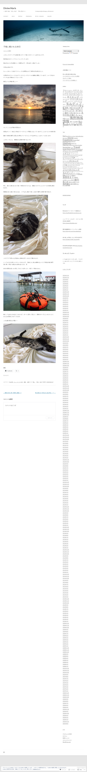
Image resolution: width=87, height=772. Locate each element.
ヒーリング (66, 99)
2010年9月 (65, 605)
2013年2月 (65, 545)
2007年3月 (65, 687)
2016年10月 (66, 461)
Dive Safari (65, 138)
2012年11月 (66, 551)
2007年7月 (65, 678)
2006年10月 (66, 697)
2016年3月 (65, 476)
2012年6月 (65, 562)
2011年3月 (65, 592)
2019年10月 (66, 390)
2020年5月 (65, 375)
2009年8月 (65, 631)
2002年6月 (65, 715)
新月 (72, 180)
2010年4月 (65, 615)
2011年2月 (65, 594)
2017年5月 (65, 449)
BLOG (13, 16)
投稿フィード (66, 738)
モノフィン (81, 171)
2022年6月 (65, 324)
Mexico (73, 145)
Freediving (67, 140)
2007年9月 (65, 674)
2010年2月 (65, 619)
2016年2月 (65, 478)
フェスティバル (66, 168)
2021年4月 (65, 353)
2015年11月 (66, 484)
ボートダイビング (67, 171)
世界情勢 (79, 174)
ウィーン (76, 153)
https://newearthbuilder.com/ (70, 223)
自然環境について (68, 125)
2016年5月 (65, 472)
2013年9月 (65, 533)
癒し (34, 382)
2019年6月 (65, 398)
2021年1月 (65, 359)
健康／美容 (69, 108)
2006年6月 (65, 705)
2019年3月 (65, 404)
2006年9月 (65, 699)
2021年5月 (65, 351)
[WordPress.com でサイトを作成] (4, 752)
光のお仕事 (76, 108)
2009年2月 (65, 644)
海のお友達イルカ (74, 182)
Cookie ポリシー (36, 769)
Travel (76, 147)
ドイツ (81, 162)
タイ (68, 160)
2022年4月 (65, 328)
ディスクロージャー (69, 162)
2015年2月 (65, 502)
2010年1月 (65, 621)
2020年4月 (65, 377)
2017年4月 (65, 451)
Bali (64, 136)
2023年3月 (65, 306)
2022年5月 (65, 326)
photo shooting (78, 145)
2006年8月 (65, 701)
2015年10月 (66, 486)
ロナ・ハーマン (66, 174)
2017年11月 (66, 437)
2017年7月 (65, 445)
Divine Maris (9, 8)
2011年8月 (65, 582)
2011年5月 (65, 588)
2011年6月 (65, 586)
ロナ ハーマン (76, 173)
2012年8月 (65, 558)
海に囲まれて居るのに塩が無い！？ (45, 393)
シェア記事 (72, 157)
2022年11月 (66, 314)
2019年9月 (65, 392)
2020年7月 (65, 371)
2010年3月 (65, 617)
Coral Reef (73, 136)
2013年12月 (66, 527)
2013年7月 (65, 537)
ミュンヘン (70, 101)
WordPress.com (67, 742)
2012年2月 (65, 570)
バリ (81, 97)
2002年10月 (66, 713)
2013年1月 (65, 547)
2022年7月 (65, 322)
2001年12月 (66, 721)
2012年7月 (65, 560)
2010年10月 (66, 603)
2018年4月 (65, 427)
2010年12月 (66, 599)
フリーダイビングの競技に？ (70, 80)
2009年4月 (65, 639)
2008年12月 (66, 648)
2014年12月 (66, 506)
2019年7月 (65, 396)
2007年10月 (66, 672)
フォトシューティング (76, 168)
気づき (78, 113)
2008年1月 (65, 666)
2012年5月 (65, 564)
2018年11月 (66, 412)
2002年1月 (65, 719)
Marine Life (67, 145)
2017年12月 (66, 435)
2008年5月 (65, 660)
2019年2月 (65, 406)
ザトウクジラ (66, 157)
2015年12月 (66, 482)
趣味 (25, 382)
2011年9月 (65, 580)
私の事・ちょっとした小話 (16, 382)
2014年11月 (66, 508)
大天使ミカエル (67, 180)
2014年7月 (65, 517)
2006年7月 (65, 703)
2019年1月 (65, 408)
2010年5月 (65, 613)
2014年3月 (65, 523)
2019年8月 (65, 394)
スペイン (65, 161)
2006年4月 (65, 707)
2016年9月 (65, 463)
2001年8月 (65, 723)
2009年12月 (66, 623)
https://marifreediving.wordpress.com (72, 213)
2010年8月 (65, 607)
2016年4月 (65, 474)
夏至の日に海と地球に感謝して (12, 393)
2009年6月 (65, 635)
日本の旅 (72, 113)
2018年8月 (65, 418)
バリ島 (65, 165)
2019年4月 (65, 402)
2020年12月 (66, 361)
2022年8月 (65, 320)
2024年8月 (65, 283)
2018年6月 (65, 423)
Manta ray (73, 143)
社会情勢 (75, 121)
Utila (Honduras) (79, 149)
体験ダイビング (67, 175)
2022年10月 (66, 316)
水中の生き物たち (73, 113)
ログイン (65, 736)
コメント (50, 417)
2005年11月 (66, 709)
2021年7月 (65, 347)
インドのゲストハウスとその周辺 (71, 76)
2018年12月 (66, 410)
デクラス (77, 162)
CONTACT (5, 16)
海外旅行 (66, 184)
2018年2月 (65, 431)
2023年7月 (65, 300)
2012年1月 (65, 572)
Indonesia (73, 141)
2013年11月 (66, 529)
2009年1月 (65, 646)
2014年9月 (65, 513)
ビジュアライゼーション (70, 166)
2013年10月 (66, 531)
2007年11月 (66, 670)
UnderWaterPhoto (69, 149)
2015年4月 (65, 498)
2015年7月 (65, 492)
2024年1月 (65, 290)
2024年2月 (65, 287)
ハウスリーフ (66, 163)
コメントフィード (67, 740)
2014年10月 (66, 511)
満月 (71, 121)
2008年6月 (65, 658)
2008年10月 (66, 652)
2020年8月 (65, 369)
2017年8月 (65, 443)
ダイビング (73, 96)
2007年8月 (65, 676)
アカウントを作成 (67, 734)
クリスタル (65, 156)
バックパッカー (75, 164)
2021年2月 (65, 357)
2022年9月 (65, 318)
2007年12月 (66, 668)
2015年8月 (65, 490)
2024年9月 (65, 281)
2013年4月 (65, 541)
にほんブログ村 (66, 269)
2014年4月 (65, 521)
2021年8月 (65, 345)
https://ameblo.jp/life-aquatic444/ (71, 239)
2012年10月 (66, 553)
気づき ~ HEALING (39, 16)
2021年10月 (66, 341)
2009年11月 (66, 625)
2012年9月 (65, 556)
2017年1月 (65, 457)
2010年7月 (65, 609)
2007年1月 (65, 691)
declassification (79, 136)
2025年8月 (65, 279)
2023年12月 (66, 292)
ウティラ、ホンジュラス (68, 155)
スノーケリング (68, 159)
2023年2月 (65, 308)
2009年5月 (65, 637)
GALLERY (49, 16)
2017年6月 (65, 447)
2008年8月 (65, 656)
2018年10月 (66, 414)
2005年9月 (65, 711)
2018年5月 (65, 425)
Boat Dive (68, 136)
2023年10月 (66, 296)
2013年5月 (65, 539)
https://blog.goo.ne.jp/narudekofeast (72, 231)
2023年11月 (66, 294)
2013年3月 (65, 543)
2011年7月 (65, 584)
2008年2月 (65, 664)
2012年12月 (66, 549)
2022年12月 (66, 312)
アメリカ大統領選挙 (77, 150)
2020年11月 (66, 363)
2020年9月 (65, 367)
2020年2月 (65, 382)
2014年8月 (65, 515)
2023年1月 (65, 310)
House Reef (76, 140)
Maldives (67, 143)
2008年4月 (65, 662)
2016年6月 (65, 470)
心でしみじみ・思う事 (73, 111)
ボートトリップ (75, 171)
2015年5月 (65, 496)
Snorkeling (66, 147)
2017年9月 (65, 441)
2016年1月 (65, 480)
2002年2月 (65, 717)
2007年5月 (65, 682)
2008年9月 (65, 654)
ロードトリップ (73, 174)
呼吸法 (76, 177)
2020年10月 (66, 365)
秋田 (68, 185)
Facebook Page (67, 195)
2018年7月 (65, 420)
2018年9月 (65, 416)
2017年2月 (65, 455)
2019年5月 (65, 400)
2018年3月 (65, 429)
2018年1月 (65, 433)
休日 (41, 382)
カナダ (66, 93)
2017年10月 (66, 439)
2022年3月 (65, 330)
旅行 (67, 113)
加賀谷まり (68, 177)
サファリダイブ (73, 93)
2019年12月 (66, 386)
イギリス (76, 90)
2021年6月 (65, 349)
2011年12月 (66, 574)
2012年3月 (65, 568)
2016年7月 (65, 468)
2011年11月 (66, 576)
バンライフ (70, 165)
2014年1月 (65, 525)
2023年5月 (65, 304)
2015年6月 (65, 494)
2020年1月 (65, 384)
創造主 (73, 109)
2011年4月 (65, 590)
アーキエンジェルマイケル (70, 152)
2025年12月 (66, 275)
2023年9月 (65, 298)
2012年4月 (65, 566)
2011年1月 (65, 596)
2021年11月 (66, 339)
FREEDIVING (29, 16)
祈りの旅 (65, 185)
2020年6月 (65, 373)
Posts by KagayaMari (68, 64)
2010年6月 (65, 611)
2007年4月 (65, 684)
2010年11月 (66, 601)
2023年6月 (65, 302)
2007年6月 (65, 680)
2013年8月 (65, 535)
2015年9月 (65, 488)
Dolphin (75, 138)
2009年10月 (66, 627)
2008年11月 (66, 650)
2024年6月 (65, 285)
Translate (75, 53)
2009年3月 (65, 641)
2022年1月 (65, 335)
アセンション (67, 90)
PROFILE (20, 16)
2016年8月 (65, 465)
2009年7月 (65, 633)
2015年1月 (65, 504)
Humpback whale (67, 141)
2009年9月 (65, 629)
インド (72, 153)
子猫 (37, 382)
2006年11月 (66, 695)
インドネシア (69, 92)
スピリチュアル (74, 95)
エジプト (75, 155)
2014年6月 (65, 519)
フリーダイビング (72, 100)
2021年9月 (65, 343)
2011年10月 (66, 578)
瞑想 (74, 184)
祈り (78, 184)
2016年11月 (66, 459)
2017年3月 (65, 453)
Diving (70, 138)
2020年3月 (65, 380)
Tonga (72, 147)
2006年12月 (66, 693)
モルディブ (74, 103)
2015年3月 (65, 500)
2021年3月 (65, 355)
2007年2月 (65, 689)
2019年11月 (66, 388)
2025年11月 (66, 277)
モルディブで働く (67, 78)
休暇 (28, 382)
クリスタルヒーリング (73, 156)
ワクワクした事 (75, 106)
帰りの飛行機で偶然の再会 (69, 74)
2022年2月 (65, 332)
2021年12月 (66, 337)
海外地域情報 (73, 119)
